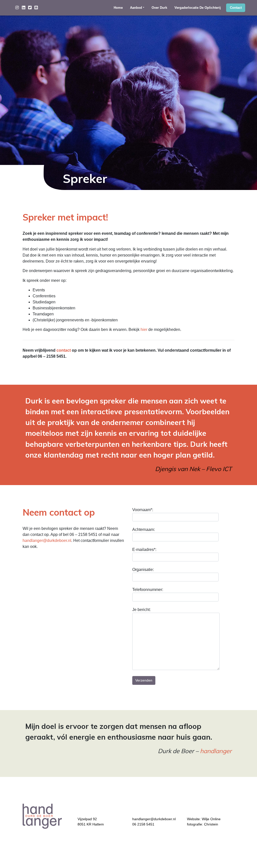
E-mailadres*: (144, 549)
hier (144, 329)
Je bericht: (141, 609)
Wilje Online (211, 819)
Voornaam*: (142, 510)
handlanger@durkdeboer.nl (47, 540)
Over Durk (159, 8)
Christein (211, 824)
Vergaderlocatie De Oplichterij (197, 8)
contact (63, 350)
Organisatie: (143, 569)
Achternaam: (143, 529)
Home (118, 8)
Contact (236, 8)
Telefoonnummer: (147, 589)
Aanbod (136, 8)
